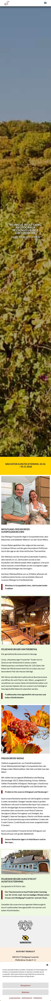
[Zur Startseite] (7, 3)
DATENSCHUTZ (27, 998)
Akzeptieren (26, 985)
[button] (47, 965)
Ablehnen (25, 992)
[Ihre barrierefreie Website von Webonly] (25, 939)
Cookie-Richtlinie (14, 998)
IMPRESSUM (37, 998)
